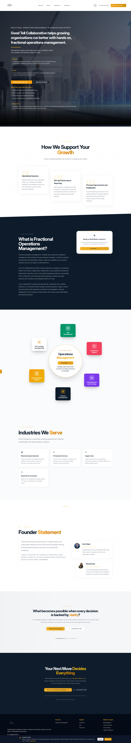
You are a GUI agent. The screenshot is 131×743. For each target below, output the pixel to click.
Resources (82, 727)
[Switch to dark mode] (95, 5)
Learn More (93, 248)
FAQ (80, 725)
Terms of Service (107, 725)
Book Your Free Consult (55, 628)
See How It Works (41, 82)
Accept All (108, 739)
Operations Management (61, 722)
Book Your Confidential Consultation (57, 689)
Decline (100, 739)
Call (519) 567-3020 (76, 628)
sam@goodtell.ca (14, 734)
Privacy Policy (106, 727)
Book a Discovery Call (20, 82)
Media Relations (107, 722)
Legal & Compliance (108, 730)
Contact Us (82, 722)
